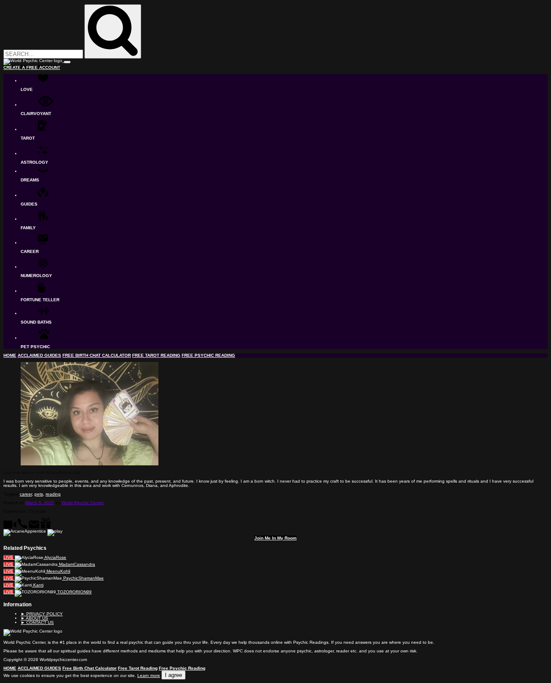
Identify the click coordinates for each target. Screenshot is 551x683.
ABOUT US (34, 618)
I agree (173, 675)
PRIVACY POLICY (42, 613)
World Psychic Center (83, 502)
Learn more (148, 675)
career (26, 494)
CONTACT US (37, 622)
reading (53, 494)
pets (38, 494)
